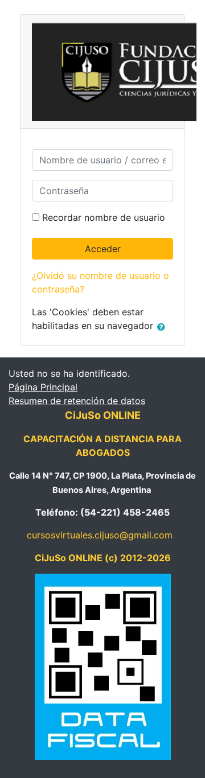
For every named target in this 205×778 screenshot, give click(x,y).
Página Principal (43, 387)
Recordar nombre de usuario (103, 217)
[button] (163, 326)
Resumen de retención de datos (77, 400)
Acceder (103, 248)
